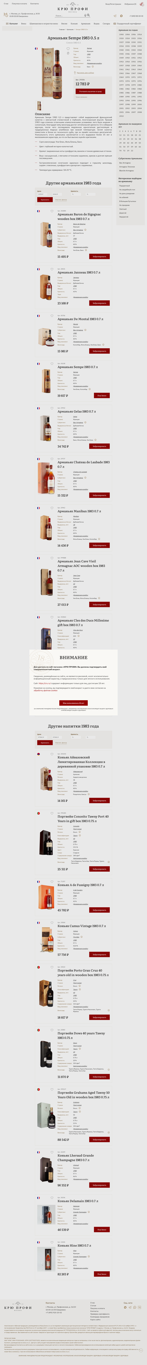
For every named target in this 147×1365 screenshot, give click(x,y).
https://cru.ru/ (45, 683)
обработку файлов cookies (45, 690)
